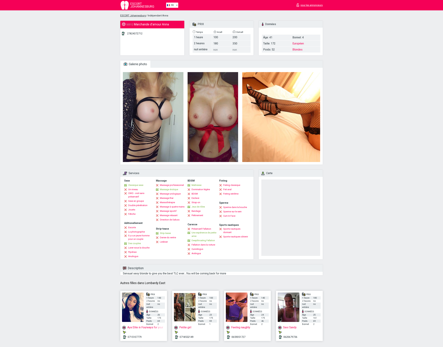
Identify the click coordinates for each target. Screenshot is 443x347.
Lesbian (164, 241)
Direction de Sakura (169, 219)
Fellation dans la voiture (203, 244)
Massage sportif (168, 211)
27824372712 (134, 33)
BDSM (195, 193)
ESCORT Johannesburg (133, 15)
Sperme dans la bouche (235, 207)
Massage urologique (170, 193)
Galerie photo (137, 64)
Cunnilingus (197, 249)
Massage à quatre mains (172, 206)
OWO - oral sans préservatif (136, 195)
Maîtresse (196, 185)
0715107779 (135, 337)
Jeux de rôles (198, 206)
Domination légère (201, 189)
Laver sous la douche (139, 247)
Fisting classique (231, 185)
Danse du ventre (168, 237)
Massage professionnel (172, 185)
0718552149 (186, 337)
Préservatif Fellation (201, 229)
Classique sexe (135, 185)
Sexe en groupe (136, 201)
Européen (298, 43)
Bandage (196, 211)
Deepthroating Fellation (203, 240)
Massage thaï (166, 198)
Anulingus (133, 256)
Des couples (134, 243)
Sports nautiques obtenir (235, 236)
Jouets (131, 209)
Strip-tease (165, 233)
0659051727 (238, 337)
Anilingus (196, 253)
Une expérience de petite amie (204, 234)
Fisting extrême (230, 193)
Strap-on (196, 202)
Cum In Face (229, 216)
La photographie (136, 231)
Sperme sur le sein (232, 211)
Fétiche (131, 214)
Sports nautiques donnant (231, 231)
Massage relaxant (169, 215)
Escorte (132, 227)
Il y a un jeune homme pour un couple (139, 237)
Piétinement (197, 215)
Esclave (195, 198)
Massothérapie (167, 202)
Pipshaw (132, 252)
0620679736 (290, 337)
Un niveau (133, 189)
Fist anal (227, 189)
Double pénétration (137, 205)
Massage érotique (169, 189)
